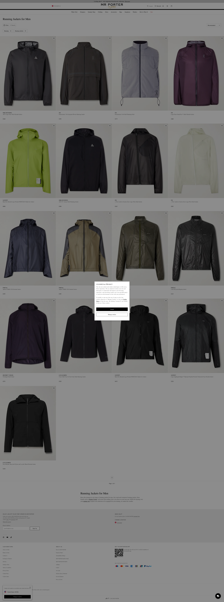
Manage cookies (112, 314)
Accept (112, 309)
